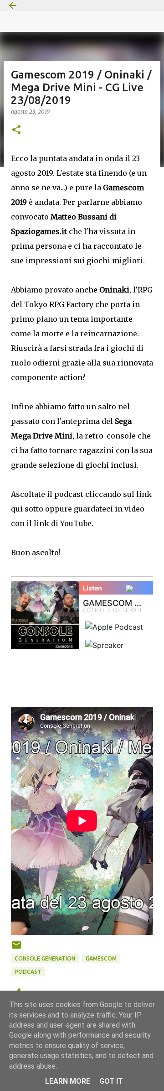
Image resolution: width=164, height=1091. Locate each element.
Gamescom (101, 958)
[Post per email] (16, 948)
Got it (111, 1081)
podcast (28, 972)
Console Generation (45, 958)
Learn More (67, 1081)
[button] (16, 130)
